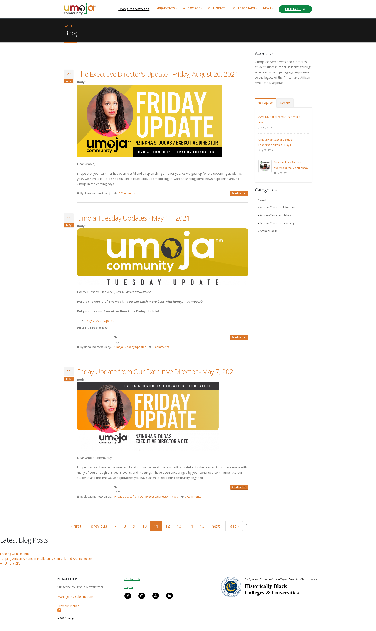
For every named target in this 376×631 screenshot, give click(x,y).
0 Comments (127, 193)
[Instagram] (141, 596)
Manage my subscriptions (75, 596)
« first (75, 526)
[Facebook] (127, 596)
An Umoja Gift (10, 563)
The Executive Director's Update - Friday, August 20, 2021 (157, 74)
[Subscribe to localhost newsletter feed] (87, 610)
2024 (263, 199)
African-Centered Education (278, 207)
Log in (128, 587)
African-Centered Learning (277, 223)
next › (217, 526)
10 (144, 526)
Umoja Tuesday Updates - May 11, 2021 (133, 218)
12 (167, 526)
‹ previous (98, 526)
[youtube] (155, 596)
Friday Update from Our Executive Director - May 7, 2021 (157, 371)
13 (179, 526)
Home (68, 26)
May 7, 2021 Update (100, 321)
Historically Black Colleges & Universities (272, 589)
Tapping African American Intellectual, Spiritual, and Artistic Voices (46, 558)
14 (190, 526)
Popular (267, 103)
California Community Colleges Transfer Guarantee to (282, 579)
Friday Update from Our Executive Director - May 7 (146, 496)
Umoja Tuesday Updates (130, 347)
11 (156, 526)
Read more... (239, 193)
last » (234, 526)
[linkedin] (169, 596)
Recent (285, 103)
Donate (293, 9)
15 (202, 526)
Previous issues (68, 606)
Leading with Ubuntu (14, 554)
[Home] (82, 9)
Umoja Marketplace (133, 9)
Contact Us (132, 579)
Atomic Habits (269, 231)
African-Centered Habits (275, 215)
